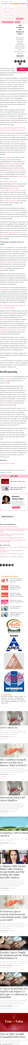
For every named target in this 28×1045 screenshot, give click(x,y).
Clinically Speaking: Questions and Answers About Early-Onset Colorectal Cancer (15, 587)
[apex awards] (14, 642)
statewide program (5, 319)
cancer (6, 556)
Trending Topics (6, 695)
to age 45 (8, 378)
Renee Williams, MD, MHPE (8, 181)
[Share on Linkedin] (24, 61)
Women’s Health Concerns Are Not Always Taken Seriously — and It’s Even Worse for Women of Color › (14, 530)
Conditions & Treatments (20, 56)
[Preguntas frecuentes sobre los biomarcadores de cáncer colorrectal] (4, 614)
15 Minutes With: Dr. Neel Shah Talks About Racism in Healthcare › (12, 534)
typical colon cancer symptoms (16, 141)
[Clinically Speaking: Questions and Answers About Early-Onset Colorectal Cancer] (4, 587)
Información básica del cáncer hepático (12, 799)
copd (1, 845)
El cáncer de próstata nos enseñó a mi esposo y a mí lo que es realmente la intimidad (13, 993)
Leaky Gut (10, 698)
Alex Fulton (5, 774)
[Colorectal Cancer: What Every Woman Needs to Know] (5, 488)
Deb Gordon (5, 843)
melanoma (3, 403)
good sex (12, 8)
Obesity (2, 247)
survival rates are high (13, 212)
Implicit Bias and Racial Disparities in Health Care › (12, 553)
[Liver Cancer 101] (14, 718)
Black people (7, 157)
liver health (3, 738)
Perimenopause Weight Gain (11, 701)
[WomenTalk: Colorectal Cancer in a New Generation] (4, 602)
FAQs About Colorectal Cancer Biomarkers (15, 607)
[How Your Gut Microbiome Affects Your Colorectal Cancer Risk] (4, 580)
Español (22, 69)
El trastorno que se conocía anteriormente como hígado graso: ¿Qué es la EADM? (13, 915)
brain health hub (7, 11)
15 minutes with (4, 890)
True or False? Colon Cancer (17, 481)
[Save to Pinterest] (21, 61)
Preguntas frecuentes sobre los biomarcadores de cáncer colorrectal (17, 614)
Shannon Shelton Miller (18, 497)
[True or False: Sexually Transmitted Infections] (14, 1022)
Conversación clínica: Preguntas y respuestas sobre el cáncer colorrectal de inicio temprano (16, 595)
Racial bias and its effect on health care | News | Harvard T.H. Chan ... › (13, 548)
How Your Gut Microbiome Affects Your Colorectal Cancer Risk (16, 580)
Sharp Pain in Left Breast (7, 696)
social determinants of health (11, 200)
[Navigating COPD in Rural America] (14, 823)
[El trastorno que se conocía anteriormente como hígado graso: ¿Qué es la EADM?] (14, 902)
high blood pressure (15, 232)
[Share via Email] (20, 64)
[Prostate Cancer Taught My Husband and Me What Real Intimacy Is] (14, 943)
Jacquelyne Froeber (7, 1044)
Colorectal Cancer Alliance (7, 463)
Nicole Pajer (5, 888)
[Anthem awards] (14, 661)
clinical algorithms (5, 289)
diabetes (5, 232)
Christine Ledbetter (7, 965)
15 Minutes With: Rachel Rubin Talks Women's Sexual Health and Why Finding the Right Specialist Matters (12, 871)
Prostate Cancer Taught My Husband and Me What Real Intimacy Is (14, 955)
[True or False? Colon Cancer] (5, 481)
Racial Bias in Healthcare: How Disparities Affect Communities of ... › (11, 551)
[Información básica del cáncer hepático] (14, 788)
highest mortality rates (20, 176)
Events (5, 8)
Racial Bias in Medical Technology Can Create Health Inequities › (13, 540)
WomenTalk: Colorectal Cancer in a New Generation (17, 601)
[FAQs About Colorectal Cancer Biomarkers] (4, 608)
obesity (2, 268)
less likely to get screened (12, 164)
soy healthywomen (8, 15)
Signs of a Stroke (18, 696)
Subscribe (19, 18)
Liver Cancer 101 (9, 727)
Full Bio (15, 507)
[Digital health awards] (14, 626)
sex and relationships (6, 967)
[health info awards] (14, 681)
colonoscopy (4, 118)
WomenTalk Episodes (8, 18)
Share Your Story (8, 22)
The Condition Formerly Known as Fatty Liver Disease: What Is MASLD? (13, 762)
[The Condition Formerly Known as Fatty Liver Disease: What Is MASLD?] (14, 750)
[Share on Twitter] (18, 61)
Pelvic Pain (13, 699)
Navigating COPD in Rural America (14, 834)
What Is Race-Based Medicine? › (9, 526)
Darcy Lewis (5, 736)
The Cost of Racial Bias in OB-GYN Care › (11, 538)
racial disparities (12, 556)
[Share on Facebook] (15, 61)
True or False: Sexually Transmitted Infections (12, 1035)
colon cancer (20, 58)
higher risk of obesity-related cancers (11, 262)
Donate (17, 22)
